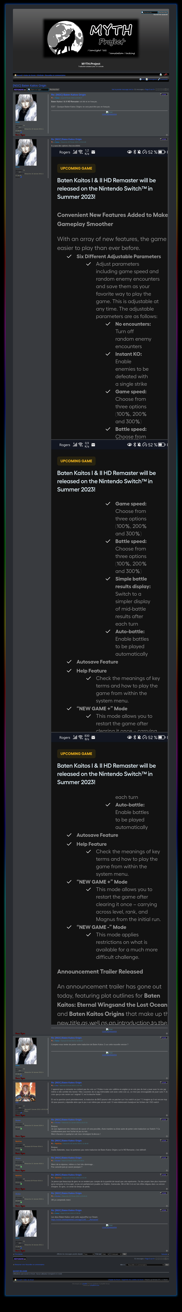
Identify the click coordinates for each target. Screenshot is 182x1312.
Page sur (149, 89)
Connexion (164, 79)
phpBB (84, 1283)
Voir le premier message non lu (122, 89)
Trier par (98, 1254)
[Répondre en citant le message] (164, 94)
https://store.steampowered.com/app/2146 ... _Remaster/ (74, 1219)
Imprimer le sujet (161, 74)
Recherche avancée (161, 14)
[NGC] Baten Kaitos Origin (29, 85)
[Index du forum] (91, 58)
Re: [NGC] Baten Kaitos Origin (68, 94)
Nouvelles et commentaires (55, 75)
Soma (57, 98)
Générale (40, 75)
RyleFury (58, 1143)
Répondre (16, 89)
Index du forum (30, 75)
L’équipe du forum (114, 1279)
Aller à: (122, 1265)
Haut (167, 135)
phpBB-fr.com (94, 1285)
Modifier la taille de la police (166, 74)
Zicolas (57, 1122)
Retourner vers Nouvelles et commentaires (29, 1264)
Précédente (19, 1254)
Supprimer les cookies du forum (132, 1279)
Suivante (164, 1254)
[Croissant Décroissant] (118, 1254)
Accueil (19, 75)
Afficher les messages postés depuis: (70, 1254)
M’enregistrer (152, 79)
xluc (56, 1085)
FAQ (143, 79)
